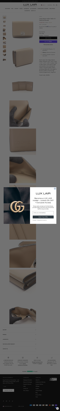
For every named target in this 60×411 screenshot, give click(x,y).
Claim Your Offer (43, 217)
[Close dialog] (55, 189)
